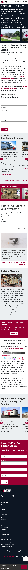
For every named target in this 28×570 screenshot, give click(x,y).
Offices (2, 504)
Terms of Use (5, 556)
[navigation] (8, 551)
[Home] (4, 2)
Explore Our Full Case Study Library (14, 180)
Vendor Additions (5, 534)
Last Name (3, 107)
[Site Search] (23, 1)
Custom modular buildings (9, 9)
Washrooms (4, 507)
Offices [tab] (7, 225)
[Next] (26, 35)
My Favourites (18, 1)
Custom (3, 509)
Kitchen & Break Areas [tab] (7, 228)
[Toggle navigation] (26, 1)
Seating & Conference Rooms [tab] (16, 225)
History (2, 517)
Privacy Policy (11, 556)
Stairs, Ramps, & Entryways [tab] (19, 228)
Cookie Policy (6, 568)
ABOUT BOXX (4, 514)
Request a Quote (5, 527)
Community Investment (6, 546)
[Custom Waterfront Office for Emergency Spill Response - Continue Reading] (10, 145)
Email (2, 114)
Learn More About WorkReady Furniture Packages (13, 263)
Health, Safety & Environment (8, 544)
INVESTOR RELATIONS (6, 539)
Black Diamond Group (6, 542)
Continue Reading (6, 174)
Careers (2, 532)
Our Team (3, 519)
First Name (3, 101)
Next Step (4, 129)
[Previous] (1, 35)
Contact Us (14, 333)
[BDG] (6, 491)
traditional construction (15, 349)
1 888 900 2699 (8, 496)
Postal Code (4, 120)
